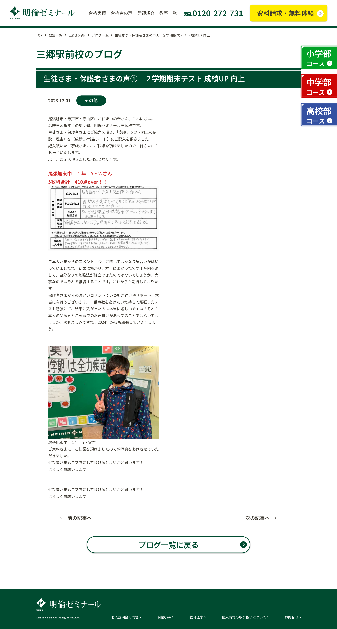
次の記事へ (257, 517)
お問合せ (291, 617)
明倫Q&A (164, 617)
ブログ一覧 (100, 35)
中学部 (318, 86)
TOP (39, 35)
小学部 (318, 57)
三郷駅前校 (77, 35)
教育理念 (196, 617)
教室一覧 (55, 35)
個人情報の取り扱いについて (244, 617)
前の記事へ (79, 517)
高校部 (318, 114)
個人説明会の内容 (125, 617)
